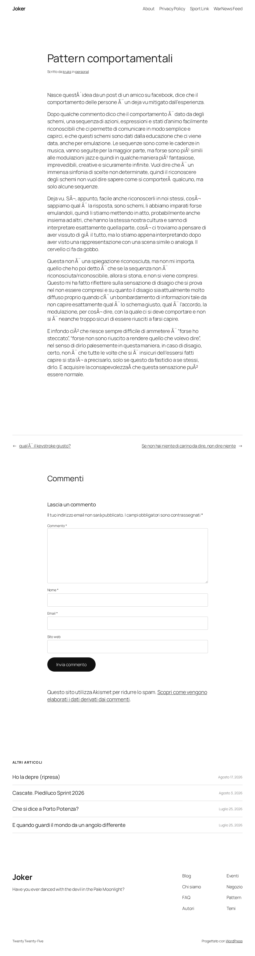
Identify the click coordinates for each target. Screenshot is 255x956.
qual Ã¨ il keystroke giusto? (45, 446)
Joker (18, 8)
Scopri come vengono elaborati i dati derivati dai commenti (127, 696)
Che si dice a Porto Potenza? (45, 809)
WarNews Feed (228, 8)
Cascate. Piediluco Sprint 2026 (48, 793)
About (149, 8)
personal (82, 71)
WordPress (234, 941)
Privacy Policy (172, 8)
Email (52, 613)
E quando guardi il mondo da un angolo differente (69, 825)
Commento (57, 525)
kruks (67, 71)
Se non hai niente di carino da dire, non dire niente (189, 446)
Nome (53, 589)
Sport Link (199, 8)
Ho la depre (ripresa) (36, 777)
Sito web (54, 636)
